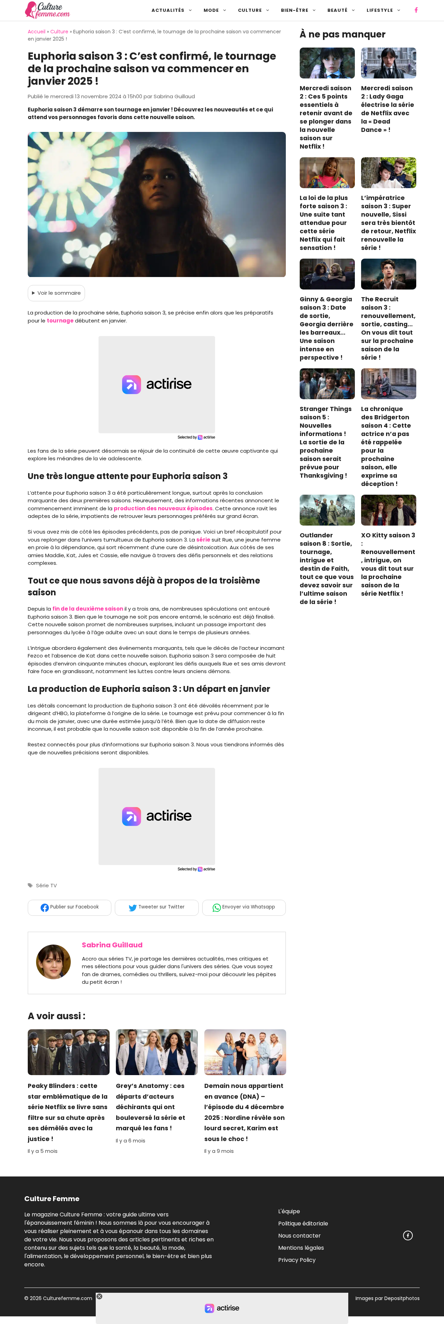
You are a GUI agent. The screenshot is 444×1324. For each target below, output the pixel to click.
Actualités (168, 10)
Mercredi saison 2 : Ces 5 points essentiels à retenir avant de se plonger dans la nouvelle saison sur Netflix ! (326, 117)
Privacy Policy (297, 1260)
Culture (250, 10)
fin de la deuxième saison (87, 608)
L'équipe (289, 1211)
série (203, 539)
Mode (211, 10)
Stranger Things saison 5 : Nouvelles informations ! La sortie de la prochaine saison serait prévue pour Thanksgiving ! (326, 442)
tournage (60, 320)
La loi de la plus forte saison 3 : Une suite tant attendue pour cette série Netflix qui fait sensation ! (324, 223)
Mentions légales (301, 1247)
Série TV (46, 885)
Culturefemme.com (67, 1298)
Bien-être (294, 10)
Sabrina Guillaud (112, 944)
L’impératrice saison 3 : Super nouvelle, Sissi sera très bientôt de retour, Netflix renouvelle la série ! (388, 223)
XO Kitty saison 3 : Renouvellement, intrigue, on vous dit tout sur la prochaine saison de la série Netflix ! (388, 564)
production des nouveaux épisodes (163, 508)
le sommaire (59, 292)
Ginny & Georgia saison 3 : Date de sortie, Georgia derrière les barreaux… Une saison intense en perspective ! (326, 328)
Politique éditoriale (303, 1223)
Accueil (36, 31)
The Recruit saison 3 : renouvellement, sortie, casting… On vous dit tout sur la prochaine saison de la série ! (388, 328)
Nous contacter (299, 1235)
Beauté (337, 10)
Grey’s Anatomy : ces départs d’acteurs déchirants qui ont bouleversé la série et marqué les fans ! (150, 1107)
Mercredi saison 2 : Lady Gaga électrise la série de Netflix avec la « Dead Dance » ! (387, 109)
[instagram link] (408, 1235)
